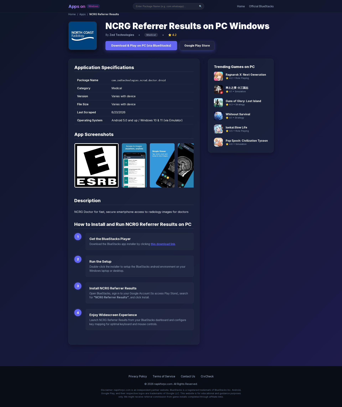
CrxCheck (207, 376)
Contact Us (188, 376)
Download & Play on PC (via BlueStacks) (141, 45)
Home (241, 6)
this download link (163, 244)
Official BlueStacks (261, 6)
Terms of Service (164, 376)
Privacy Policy (138, 376)
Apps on (83, 6)
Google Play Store (197, 45)
